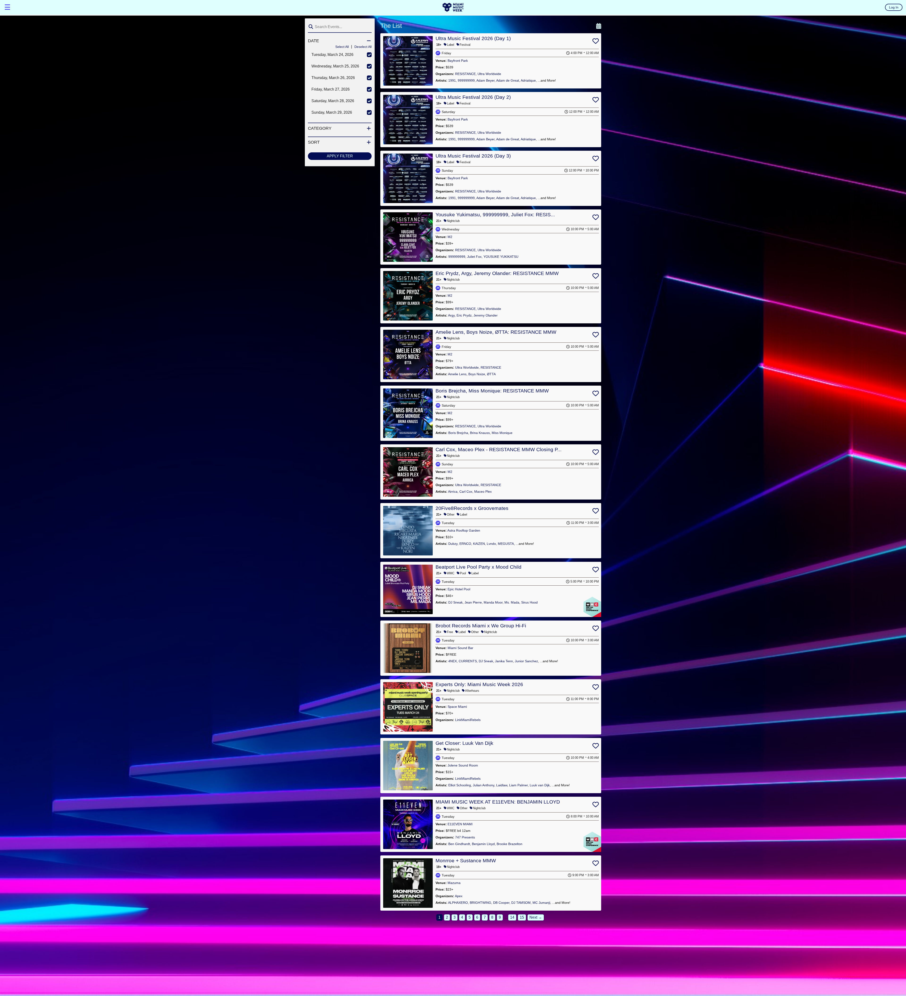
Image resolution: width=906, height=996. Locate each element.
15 (522, 917)
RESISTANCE (465, 74)
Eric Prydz (464, 315)
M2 (450, 237)
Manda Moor (493, 602)
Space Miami (457, 706)
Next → (535, 917)
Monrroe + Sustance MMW (466, 860)
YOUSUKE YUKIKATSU (500, 256)
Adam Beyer (485, 80)
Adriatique (528, 80)
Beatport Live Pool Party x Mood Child (478, 567)
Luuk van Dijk (540, 785)
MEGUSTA (506, 544)
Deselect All (363, 47)
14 (512, 917)
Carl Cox (465, 491)
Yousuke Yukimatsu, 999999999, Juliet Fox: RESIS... (495, 214)
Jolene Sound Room (463, 765)
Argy (451, 315)
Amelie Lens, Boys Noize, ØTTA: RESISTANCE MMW (496, 332)
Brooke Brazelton (509, 844)
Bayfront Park (458, 61)
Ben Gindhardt (459, 844)
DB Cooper (501, 902)
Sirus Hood (529, 602)
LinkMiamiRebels (468, 720)
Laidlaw (501, 785)
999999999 (466, 80)
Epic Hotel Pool (459, 589)
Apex (458, 896)
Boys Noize (476, 374)
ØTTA (491, 374)
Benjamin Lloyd (483, 844)
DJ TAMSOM (521, 902)
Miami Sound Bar (460, 648)
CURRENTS (468, 661)
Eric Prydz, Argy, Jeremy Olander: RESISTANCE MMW (497, 273)
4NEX (452, 661)
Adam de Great (507, 80)
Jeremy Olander (486, 315)
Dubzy (452, 544)
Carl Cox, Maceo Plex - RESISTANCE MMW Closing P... (499, 449)
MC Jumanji (541, 902)
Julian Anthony (483, 785)
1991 (452, 80)
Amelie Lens (457, 374)
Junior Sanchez (526, 661)
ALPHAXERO (458, 902)
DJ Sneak (455, 602)
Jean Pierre (473, 602)
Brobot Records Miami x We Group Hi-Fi (481, 625)
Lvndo (491, 544)
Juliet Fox (474, 256)
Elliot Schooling (459, 785)
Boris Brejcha (458, 433)
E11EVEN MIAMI (460, 824)
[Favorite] (595, 42)
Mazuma (454, 883)
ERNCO (465, 544)
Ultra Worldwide (489, 74)
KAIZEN (479, 544)
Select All (342, 47)
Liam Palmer (518, 785)
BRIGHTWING (480, 902)
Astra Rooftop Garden (463, 530)
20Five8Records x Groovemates (472, 508)
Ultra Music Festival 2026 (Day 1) (473, 38)
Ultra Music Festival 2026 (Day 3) (473, 155)
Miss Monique (502, 433)
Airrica (452, 491)
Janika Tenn (504, 661)
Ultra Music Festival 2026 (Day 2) (473, 97)
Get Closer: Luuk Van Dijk (464, 743)
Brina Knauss (480, 433)
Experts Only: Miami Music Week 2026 (479, 684)
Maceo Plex (483, 491)
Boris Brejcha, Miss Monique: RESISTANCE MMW (492, 390)
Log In (893, 7)
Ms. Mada (511, 602)
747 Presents (465, 837)
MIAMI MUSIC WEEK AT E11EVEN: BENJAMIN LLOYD (498, 801)
